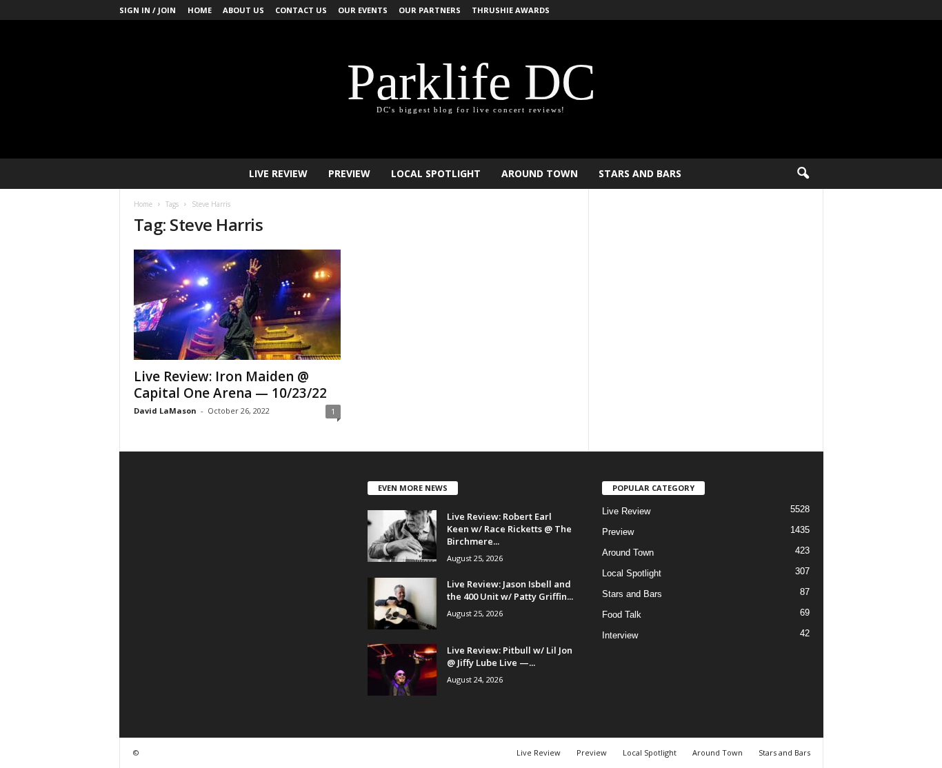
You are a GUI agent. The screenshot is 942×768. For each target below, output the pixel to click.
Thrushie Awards (511, 10)
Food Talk (621, 614)
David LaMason (165, 410)
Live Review (278, 173)
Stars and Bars (640, 173)
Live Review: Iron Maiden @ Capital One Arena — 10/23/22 (230, 384)
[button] (803, 174)
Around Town (539, 173)
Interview (620, 635)
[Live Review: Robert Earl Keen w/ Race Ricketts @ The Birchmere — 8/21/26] (402, 536)
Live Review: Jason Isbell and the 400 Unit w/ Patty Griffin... (510, 590)
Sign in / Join (147, 10)
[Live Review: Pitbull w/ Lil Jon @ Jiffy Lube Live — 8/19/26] (402, 670)
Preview (349, 173)
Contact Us (301, 10)
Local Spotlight (436, 173)
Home (200, 10)
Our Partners (430, 10)
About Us (243, 10)
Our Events (363, 10)
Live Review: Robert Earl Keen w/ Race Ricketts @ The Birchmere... (509, 528)
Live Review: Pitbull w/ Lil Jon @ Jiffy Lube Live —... (509, 656)
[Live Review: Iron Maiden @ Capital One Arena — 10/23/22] (237, 305)
